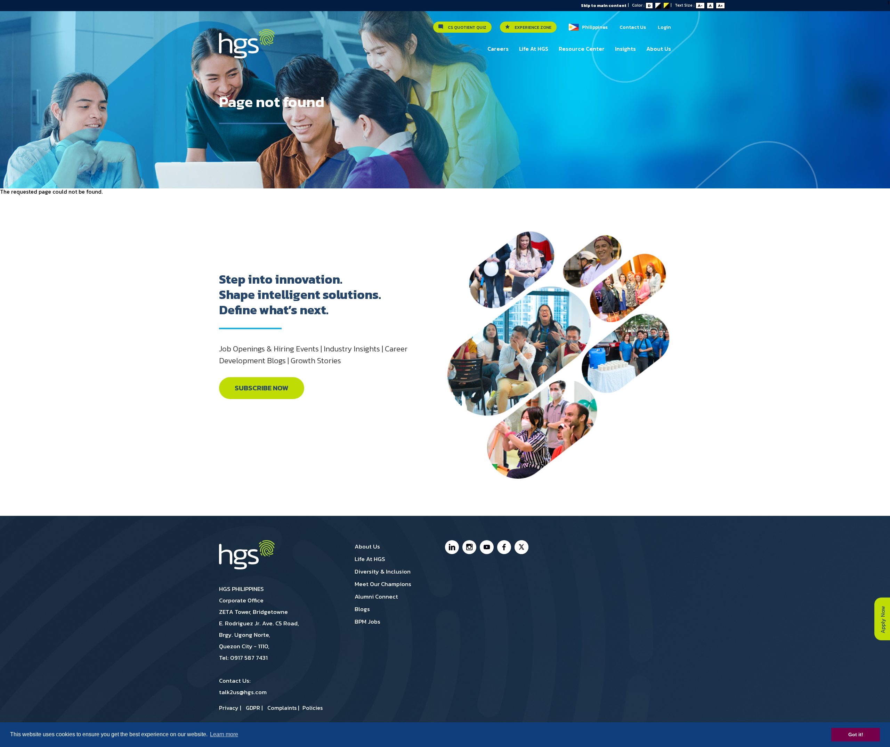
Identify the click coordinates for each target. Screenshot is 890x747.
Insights (625, 48)
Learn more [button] (224, 734)
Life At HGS (533, 48)
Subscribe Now (262, 388)
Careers (498, 48)
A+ (720, 5)
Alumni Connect (376, 596)
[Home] (247, 47)
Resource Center (582, 48)
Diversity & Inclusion (383, 571)
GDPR (253, 708)
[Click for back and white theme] (658, 5)
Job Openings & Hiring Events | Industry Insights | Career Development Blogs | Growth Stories (313, 354)
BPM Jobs (367, 621)
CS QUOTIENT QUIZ (465, 27)
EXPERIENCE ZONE (531, 27)
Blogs (362, 609)
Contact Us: (243, 686)
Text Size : (699, 5)
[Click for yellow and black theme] (666, 5)
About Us (658, 48)
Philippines (593, 27)
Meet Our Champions (383, 583)
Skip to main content (603, 5)
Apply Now (883, 618)
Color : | (653, 5)
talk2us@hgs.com (243, 692)
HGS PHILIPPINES (241, 588)
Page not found (271, 102)
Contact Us (633, 27)
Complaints (282, 708)
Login (664, 27)
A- (700, 5)
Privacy (228, 708)
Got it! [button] (855, 734)
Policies (312, 708)
